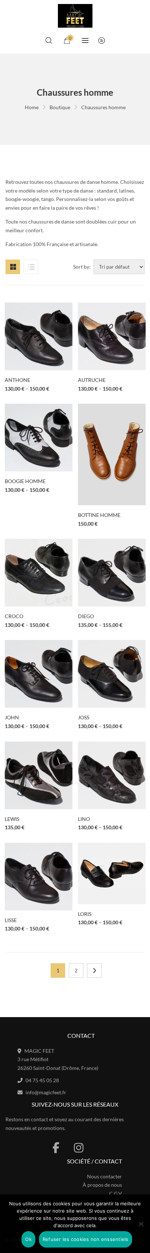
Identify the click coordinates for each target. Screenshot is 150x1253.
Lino (84, 819)
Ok (28, 1239)
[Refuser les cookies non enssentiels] (141, 1224)
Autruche (92, 380)
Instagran (78, 1148)
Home (32, 107)
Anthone (17, 380)
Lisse (11, 920)
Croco (14, 616)
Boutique (60, 107)
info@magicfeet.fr (45, 1092)
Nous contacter (104, 1176)
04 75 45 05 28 (42, 1080)
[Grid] (12, 267)
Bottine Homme (99, 515)
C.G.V (115, 1193)
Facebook (55, 1148)
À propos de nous (102, 1185)
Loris (84, 914)
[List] (31, 267)
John (12, 717)
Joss (83, 717)
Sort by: (82, 267)
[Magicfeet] (75, 16)
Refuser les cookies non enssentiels (86, 1239)
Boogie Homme (25, 481)
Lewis (12, 819)
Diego (86, 616)
